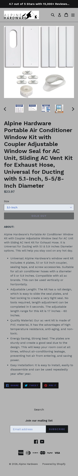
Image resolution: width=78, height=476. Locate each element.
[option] (19, 108)
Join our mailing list (39, 420)
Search (39, 409)
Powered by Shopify (53, 464)
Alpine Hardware (28, 464)
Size (6, 201)
